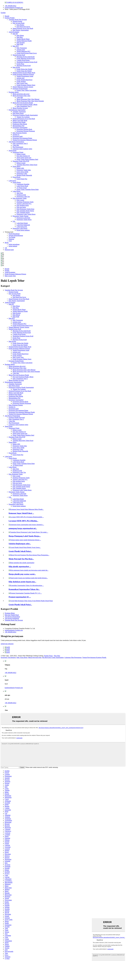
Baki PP (15, 34)
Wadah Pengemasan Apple (25, 76)
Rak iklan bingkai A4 (23, 156)
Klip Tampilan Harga (23, 212)
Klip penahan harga (23, 205)
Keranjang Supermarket (20, 127)
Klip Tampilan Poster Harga (25, 211)
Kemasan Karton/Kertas (20, 88)
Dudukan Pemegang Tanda (25, 202)
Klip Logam (20, 200)
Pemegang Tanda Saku (24, 170)
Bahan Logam (21, 154)
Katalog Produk (10, 18)
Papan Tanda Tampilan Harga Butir (28, 189)
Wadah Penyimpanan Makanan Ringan (25, 140)
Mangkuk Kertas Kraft (24, 65)
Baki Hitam (20, 35)
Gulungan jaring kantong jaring (22, 149)
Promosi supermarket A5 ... (20, 597)
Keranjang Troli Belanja (8, 657)
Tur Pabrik (12, 237)
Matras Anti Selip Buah (20, 120)
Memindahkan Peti (18, 126)
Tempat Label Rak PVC (24, 203)
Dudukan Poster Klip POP (21, 161)
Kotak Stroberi (21, 81)
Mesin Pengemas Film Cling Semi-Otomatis (30, 101)
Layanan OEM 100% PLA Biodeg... (23, 521)
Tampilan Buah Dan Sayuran (18, 19)
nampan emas (21, 49)
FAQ (10, 241)
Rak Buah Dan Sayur (23, 26)
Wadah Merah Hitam (23, 39)
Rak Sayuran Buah (18, 23)
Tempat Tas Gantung (23, 117)
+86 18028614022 (10, 6)
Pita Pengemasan (18, 147)
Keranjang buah (18, 136)
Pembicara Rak (21, 195)
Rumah (7, 16)
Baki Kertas (16, 67)
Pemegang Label (22, 173)
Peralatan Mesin (14, 92)
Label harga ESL (22, 226)
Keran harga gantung (23, 230)
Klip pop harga (21, 207)
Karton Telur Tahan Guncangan (26, 90)
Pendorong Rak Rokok (20, 124)
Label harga (12, 180)
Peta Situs (57, 656)
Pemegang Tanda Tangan (20, 216)
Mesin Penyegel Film (34, 657)
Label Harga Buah (22, 186)
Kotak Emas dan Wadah (24, 71)
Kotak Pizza (20, 64)
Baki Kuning (21, 42)
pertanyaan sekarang (7, 644)
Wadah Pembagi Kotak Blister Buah (24, 72)
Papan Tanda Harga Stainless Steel (27, 159)
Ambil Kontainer (14, 32)
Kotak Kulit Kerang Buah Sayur (27, 53)
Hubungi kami (9, 249)
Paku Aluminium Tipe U (24, 106)
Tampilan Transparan (19, 111)
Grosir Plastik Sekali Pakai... (20, 551)
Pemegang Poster (18, 152)
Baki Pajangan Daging (20, 133)
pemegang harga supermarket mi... (23, 528)
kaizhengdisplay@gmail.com (14, 7)
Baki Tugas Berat (22, 657)
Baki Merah (16, 315)
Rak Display (20, 25)
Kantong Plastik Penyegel (17, 417)
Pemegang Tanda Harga (24, 219)
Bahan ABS (20, 168)
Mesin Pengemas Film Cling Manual (28, 99)
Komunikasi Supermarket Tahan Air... (24, 589)
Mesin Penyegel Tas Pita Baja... (21, 559)
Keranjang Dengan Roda (24, 129)
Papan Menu (16, 166)
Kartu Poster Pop (22, 179)
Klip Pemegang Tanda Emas (25, 209)
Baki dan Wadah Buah (12, 615)
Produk (7, 270)
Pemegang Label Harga (20, 228)
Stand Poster (12, 150)
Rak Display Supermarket (21, 30)
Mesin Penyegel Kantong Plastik (23, 103)
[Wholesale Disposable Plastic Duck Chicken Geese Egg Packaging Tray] (31, 601)
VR (6, 248)
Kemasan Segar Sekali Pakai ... (21, 513)
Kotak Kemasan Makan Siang (26, 85)
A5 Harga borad (22, 188)
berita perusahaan (14, 244)
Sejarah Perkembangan (16, 235)
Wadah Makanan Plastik (24, 41)
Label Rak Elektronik (23, 225)
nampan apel (20, 78)
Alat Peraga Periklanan (12, 618)
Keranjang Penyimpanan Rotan (22, 138)
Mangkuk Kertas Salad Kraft (25, 57)
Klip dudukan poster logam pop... (22, 582)
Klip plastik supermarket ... (20, 566)
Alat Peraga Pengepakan (16, 141)
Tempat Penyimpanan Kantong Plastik (94, 657)
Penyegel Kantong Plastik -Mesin (27, 104)
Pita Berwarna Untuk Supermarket (53, 657)
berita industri (13, 246)
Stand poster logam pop (24, 157)
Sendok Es (16, 134)
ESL (14, 221)
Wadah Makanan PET (23, 51)
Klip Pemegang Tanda (19, 198)
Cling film (20, 97)
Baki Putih (20, 44)
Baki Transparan (22, 48)
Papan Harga (17, 182)
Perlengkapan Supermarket (17, 110)
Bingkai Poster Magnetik (24, 175)
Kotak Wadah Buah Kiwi (24, 80)
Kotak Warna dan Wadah (24, 69)
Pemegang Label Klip (23, 218)
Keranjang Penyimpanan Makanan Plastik (22, 412)
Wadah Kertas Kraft (19, 55)
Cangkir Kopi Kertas (23, 60)
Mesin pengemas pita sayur (21, 94)
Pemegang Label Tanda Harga (26, 214)
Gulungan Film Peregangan (73, 657)
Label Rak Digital (22, 223)
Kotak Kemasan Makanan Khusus (23, 74)
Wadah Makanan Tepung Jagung (23, 87)
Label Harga (16, 191)
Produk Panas (48, 656)
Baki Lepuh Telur (22, 83)
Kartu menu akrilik (22, 172)
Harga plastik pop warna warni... (22, 574)
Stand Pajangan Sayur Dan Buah (23, 28)
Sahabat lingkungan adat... (20, 544)
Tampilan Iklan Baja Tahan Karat (27, 165)
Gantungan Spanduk (23, 184)
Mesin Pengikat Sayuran (20, 108)
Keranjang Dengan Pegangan (26, 131)
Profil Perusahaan (14, 234)
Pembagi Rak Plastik (19, 122)
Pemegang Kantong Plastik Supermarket (25, 115)
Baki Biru (20, 37)
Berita (6, 242)
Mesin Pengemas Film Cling (21, 95)
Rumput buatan (17, 21)
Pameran (11, 239)
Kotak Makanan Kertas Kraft (26, 58)
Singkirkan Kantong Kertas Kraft (27, 62)
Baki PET (16, 46)
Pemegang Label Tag (23, 196)
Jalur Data (20, 193)
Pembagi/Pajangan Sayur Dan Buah (24, 118)
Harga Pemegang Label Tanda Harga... (25, 536)
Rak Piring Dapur (18, 113)
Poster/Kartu (16, 177)
